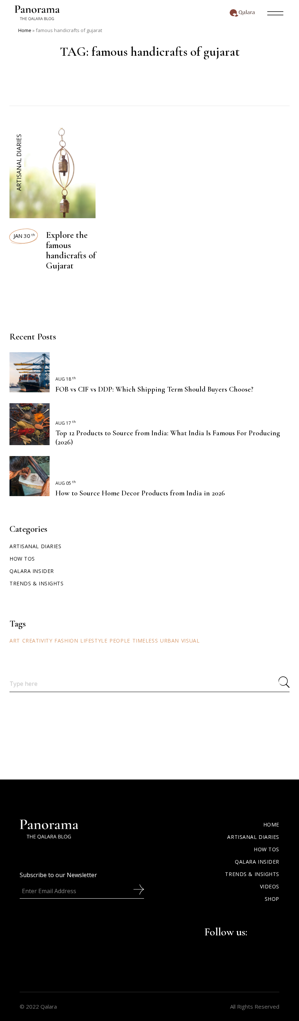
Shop (272, 898)
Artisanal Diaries (19, 162)
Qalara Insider (31, 571)
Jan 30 (24, 235)
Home (24, 30)
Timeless (145, 640)
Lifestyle (93, 640)
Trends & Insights (36, 583)
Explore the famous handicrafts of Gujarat (71, 250)
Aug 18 (65, 379)
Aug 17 (65, 423)
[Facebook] (251, 931)
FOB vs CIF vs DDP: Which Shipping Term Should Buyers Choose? (154, 389)
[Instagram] (263, 931)
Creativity (37, 640)
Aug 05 (65, 483)
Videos (269, 886)
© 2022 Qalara (38, 1006)
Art (14, 640)
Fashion (66, 640)
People (119, 640)
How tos (22, 558)
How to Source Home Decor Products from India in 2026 (140, 493)
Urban (169, 640)
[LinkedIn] (275, 931)
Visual (190, 640)
